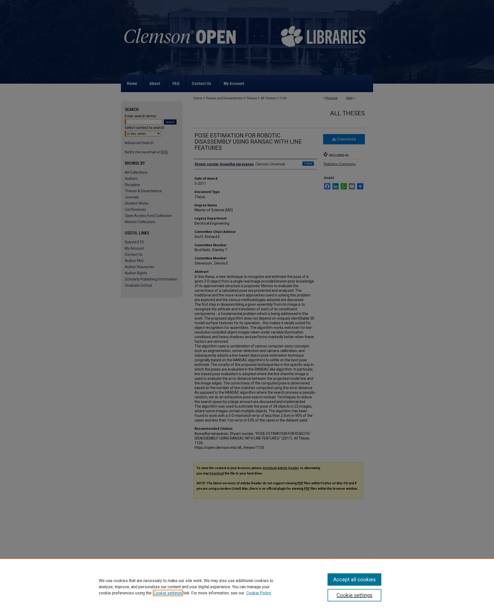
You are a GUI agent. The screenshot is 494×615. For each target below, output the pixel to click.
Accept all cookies (354, 579)
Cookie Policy (258, 593)
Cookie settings (168, 593)
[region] (247, 586)
